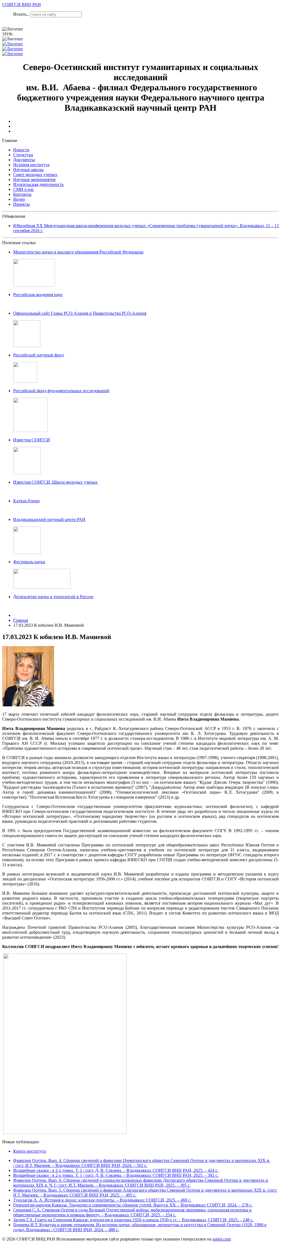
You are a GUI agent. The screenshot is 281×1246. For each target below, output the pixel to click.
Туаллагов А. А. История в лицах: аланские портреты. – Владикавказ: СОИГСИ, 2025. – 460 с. (102, 1200)
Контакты (22, 194)
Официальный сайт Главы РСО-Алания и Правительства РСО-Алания (79, 313)
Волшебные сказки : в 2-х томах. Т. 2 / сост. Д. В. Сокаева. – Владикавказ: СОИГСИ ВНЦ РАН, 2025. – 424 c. (115, 1170)
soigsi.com (221, 1239)
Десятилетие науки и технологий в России (53, 596)
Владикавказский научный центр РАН (49, 519)
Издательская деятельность (38, 184)
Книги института (29, 1151)
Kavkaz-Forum (26, 500)
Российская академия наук (38, 294)
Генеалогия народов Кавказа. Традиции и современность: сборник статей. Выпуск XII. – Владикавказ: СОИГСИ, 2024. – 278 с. (132, 1205)
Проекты (21, 204)
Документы (24, 159)
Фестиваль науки (29, 561)
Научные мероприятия (34, 179)
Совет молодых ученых (35, 174)
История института (31, 164)
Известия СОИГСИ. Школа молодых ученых (55, 482)
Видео (19, 199)
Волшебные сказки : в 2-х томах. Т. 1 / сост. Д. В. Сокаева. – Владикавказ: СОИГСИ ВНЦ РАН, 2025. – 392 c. (115, 1175)
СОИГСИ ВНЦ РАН (21, 4)
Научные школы (28, 169)
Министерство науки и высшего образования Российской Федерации (78, 252)
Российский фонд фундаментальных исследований (61, 390)
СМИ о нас (23, 189)
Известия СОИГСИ (31, 439)
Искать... (21, 14)
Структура (23, 154)
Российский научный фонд (38, 355)
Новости (21, 149)
